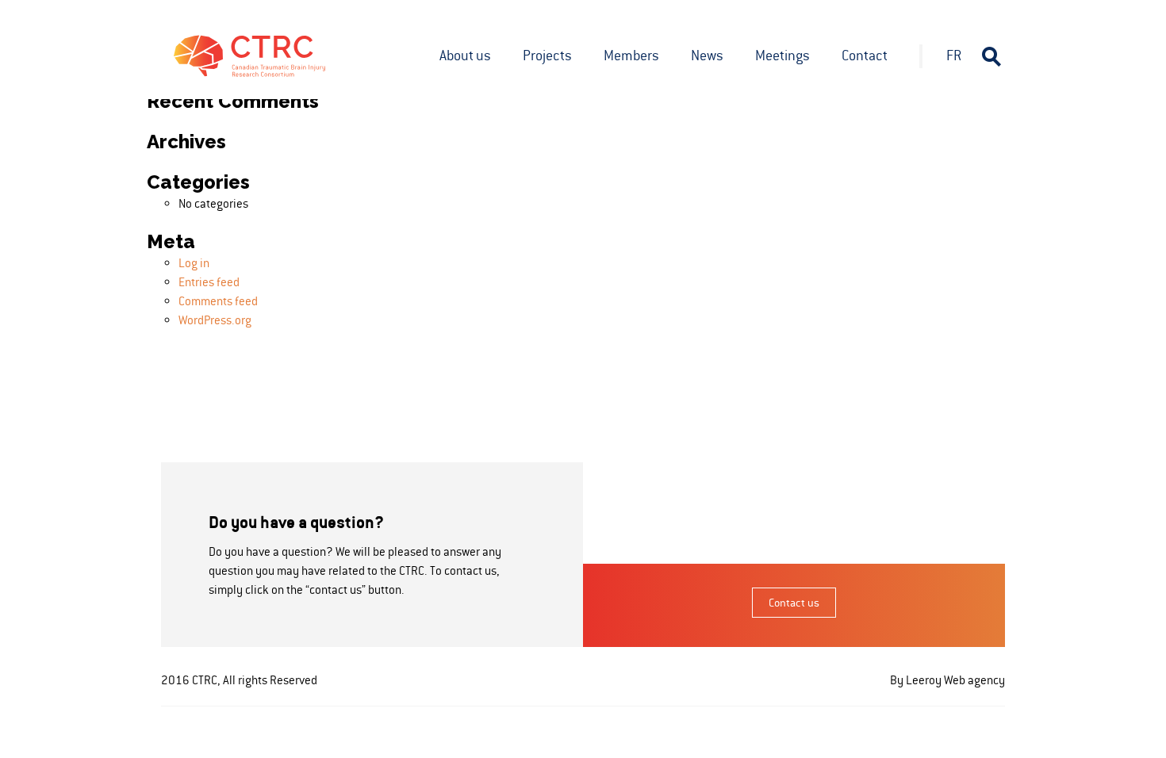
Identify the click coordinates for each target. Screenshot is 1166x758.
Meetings (782, 55)
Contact (865, 55)
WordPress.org (214, 319)
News (707, 55)
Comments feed (218, 300)
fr (953, 55)
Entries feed (209, 281)
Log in (193, 262)
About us (465, 55)
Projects (547, 55)
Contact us (794, 602)
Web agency (974, 679)
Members (631, 55)
